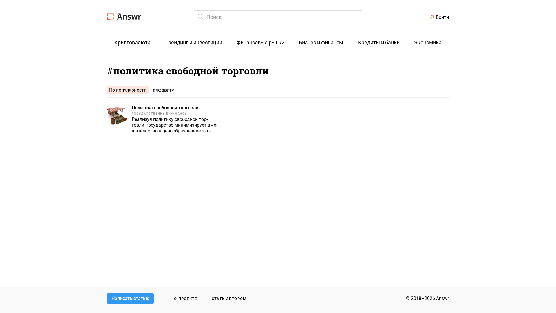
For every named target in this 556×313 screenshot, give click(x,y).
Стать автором (229, 298)
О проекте (185, 298)
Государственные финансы (160, 114)
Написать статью (130, 298)
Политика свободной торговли (165, 107)
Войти (442, 17)
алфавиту (163, 90)
